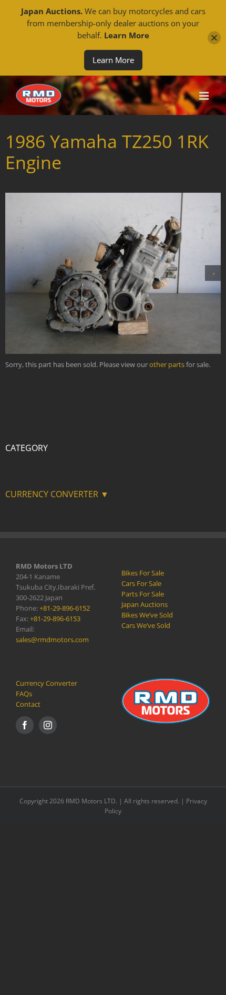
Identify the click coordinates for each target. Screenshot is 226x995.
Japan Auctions (144, 604)
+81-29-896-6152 (64, 608)
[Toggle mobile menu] (204, 95)
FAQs (24, 693)
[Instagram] (48, 725)
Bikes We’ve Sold (147, 615)
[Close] (214, 38)
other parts (166, 364)
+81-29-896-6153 (55, 618)
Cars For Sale (141, 583)
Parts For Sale (142, 594)
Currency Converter (46, 683)
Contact (28, 704)
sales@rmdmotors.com (52, 639)
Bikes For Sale (142, 573)
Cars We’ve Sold (145, 625)
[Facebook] (25, 725)
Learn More (113, 60)
